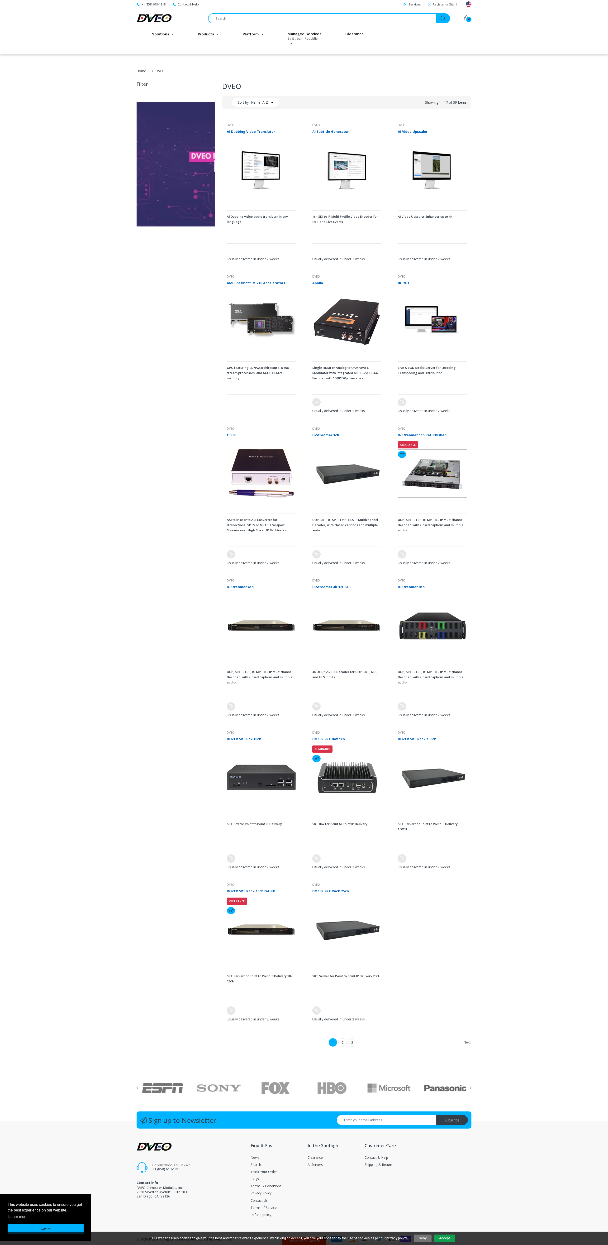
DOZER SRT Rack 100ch (417, 739)
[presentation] (137, 1087)
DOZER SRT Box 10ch (244, 739)
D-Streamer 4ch (240, 587)
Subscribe (452, 1120)
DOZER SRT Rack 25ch (330, 891)
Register (439, 4)
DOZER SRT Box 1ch (328, 739)
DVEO (230, 125)
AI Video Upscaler (413, 131)
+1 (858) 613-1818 (166, 1169)
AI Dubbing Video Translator (251, 131)
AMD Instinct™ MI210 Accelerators (256, 283)
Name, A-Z (259, 102)
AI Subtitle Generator (330, 131)
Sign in (454, 4)
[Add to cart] (402, 402)
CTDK (231, 435)
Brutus (403, 283)
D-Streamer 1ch (325, 435)
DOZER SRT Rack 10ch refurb (251, 891)
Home (141, 71)
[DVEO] (154, 18)
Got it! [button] (46, 1229)
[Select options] (316, 402)
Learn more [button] (18, 1217)
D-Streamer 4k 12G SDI (331, 587)
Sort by (243, 102)
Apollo (317, 283)
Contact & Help (188, 4)
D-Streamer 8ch (411, 587)
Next (467, 1042)
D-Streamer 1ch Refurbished (422, 435)
